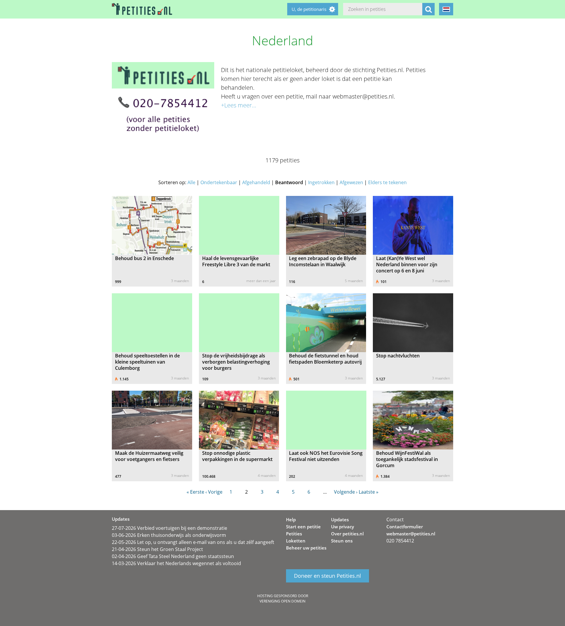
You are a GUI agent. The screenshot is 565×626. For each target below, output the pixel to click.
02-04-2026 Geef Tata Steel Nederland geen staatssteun (173, 556)
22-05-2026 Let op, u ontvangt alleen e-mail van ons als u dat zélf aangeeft (193, 542)
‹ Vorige (213, 492)
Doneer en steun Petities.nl (327, 576)
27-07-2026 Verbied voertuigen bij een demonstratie (169, 528)
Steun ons (342, 541)
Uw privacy (342, 527)
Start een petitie (303, 527)
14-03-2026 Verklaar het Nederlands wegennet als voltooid (176, 563)
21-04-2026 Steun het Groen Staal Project (157, 549)
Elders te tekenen (387, 182)
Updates (340, 519)
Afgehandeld (256, 182)
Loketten (295, 541)
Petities (294, 534)
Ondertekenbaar (218, 182)
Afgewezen (351, 182)
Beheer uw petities (306, 548)
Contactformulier (404, 527)
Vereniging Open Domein (282, 601)
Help (291, 519)
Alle (191, 182)
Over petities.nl (347, 534)
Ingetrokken (321, 182)
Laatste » (368, 492)
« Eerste (195, 492)
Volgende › (346, 492)
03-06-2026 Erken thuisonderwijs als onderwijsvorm (169, 535)
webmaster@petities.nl (410, 534)
